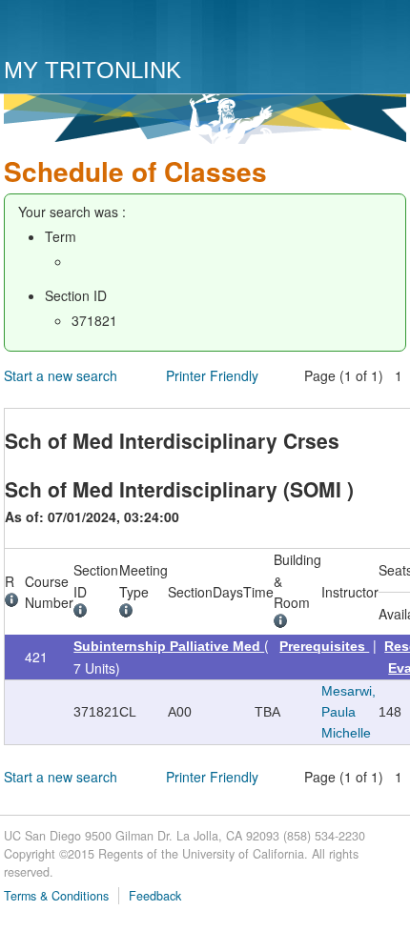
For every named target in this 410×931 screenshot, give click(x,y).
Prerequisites (324, 646)
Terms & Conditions (56, 895)
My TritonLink (92, 70)
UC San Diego (113, 31)
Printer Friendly (212, 375)
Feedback (155, 895)
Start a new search (60, 375)
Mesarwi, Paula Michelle (348, 712)
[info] (15, 602)
